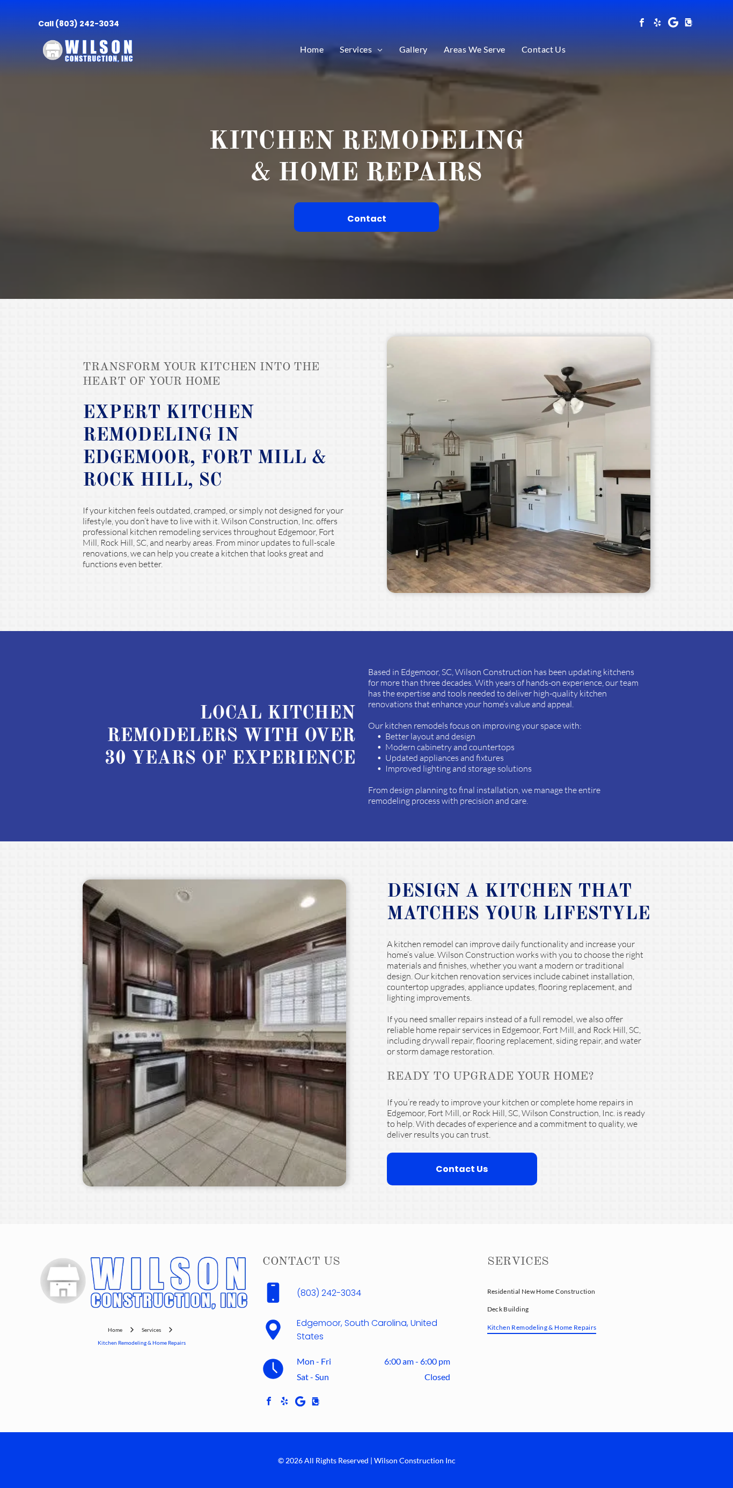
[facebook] (641, 24)
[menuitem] (312, 49)
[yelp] (657, 24)
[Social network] (688, 24)
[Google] (672, 24)
